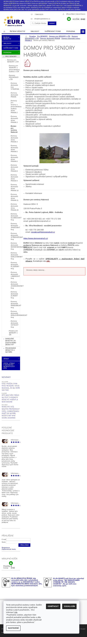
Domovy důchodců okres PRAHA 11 (14, 197)
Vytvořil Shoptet (80, 629)
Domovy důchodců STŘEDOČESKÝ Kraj (15, 236)
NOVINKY (6, 377)
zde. (48, 261)
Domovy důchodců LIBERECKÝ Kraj (15, 275)
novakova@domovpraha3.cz (43, 232)
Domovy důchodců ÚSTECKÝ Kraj (14, 324)
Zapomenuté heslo (9, 549)
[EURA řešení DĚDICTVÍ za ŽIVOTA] (15, 21)
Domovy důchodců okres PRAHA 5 (14, 148)
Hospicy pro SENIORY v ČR (13, 333)
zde (15, 612)
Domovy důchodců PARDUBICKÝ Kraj (15, 304)
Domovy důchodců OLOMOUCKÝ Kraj (15, 217)
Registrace (80, 14)
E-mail (4, 539)
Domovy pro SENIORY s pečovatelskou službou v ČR (14, 69)
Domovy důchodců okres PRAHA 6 (14, 158)
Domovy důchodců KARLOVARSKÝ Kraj (15, 256)
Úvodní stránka (4, 31)
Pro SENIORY (11, 56)
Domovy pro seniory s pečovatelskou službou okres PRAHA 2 (15, 106)
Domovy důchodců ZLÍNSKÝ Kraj (14, 295)
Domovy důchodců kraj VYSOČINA (15, 86)
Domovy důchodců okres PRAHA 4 (14, 139)
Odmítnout (53, 606)
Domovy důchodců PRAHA (14, 95)
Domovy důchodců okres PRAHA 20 (15, 207)
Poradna (70, 31)
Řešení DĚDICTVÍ (17, 31)
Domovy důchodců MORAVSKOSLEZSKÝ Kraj (15, 246)
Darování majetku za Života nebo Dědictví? (10, 342)
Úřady (6, 359)
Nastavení (13, 628)
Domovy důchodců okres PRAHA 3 (14, 119)
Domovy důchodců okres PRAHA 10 (15, 187)
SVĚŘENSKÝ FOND (53, 31)
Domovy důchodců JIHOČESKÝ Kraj (15, 226)
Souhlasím (69, 606)
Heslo (4, 542)
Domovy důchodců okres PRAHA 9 (14, 178)
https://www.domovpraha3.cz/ (35, 238)
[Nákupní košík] (11, 563)
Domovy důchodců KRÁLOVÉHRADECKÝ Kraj (15, 314)
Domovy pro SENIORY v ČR (13, 61)
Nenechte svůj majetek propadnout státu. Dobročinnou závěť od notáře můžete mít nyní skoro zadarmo (11, 412)
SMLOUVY (35, 31)
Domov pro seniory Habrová (14, 129)
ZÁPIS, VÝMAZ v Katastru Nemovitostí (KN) (9, 365)
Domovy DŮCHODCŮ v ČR (13, 77)
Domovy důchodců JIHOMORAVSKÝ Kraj (15, 285)
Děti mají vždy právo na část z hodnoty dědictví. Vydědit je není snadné (10, 398)
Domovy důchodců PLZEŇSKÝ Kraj (15, 265)
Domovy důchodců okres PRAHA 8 (14, 168)
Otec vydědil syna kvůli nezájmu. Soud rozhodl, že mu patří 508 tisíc (11, 386)
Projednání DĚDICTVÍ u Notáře (10, 350)
